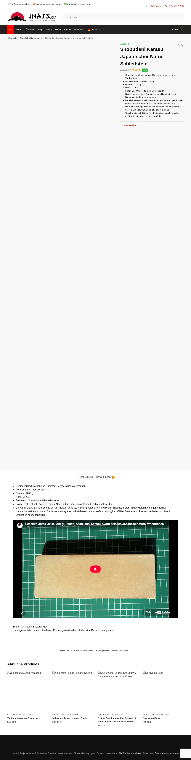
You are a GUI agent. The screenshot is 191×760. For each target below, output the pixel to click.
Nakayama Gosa (151, 718)
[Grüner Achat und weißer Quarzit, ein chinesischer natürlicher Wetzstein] (118, 691)
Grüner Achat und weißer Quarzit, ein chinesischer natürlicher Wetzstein (117, 720)
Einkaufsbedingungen (84, 753)
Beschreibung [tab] (85, 477)
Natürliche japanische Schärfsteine (30, 753)
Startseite (12, 38)
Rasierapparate (55, 753)
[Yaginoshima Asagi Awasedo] (27, 691)
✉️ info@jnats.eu (154, 6)
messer (68, 753)
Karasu (114, 650)
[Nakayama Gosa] (163, 691)
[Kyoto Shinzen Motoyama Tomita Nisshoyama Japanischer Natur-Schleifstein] (179, 45)
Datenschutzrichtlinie (107, 753)
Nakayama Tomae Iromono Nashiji (70, 718)
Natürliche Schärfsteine (31, 38)
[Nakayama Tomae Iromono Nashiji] (72, 691)
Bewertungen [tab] (105, 477)
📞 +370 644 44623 (174, 6)
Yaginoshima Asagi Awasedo (22, 718)
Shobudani (124, 650)
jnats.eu (149, 753)
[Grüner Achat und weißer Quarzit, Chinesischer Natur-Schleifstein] (182, 45)
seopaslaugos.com (174, 753)
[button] (178, 29)
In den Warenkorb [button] (27, 728)
